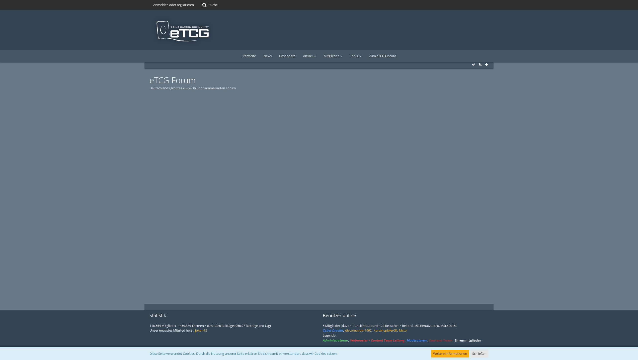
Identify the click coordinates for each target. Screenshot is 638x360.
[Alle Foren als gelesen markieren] (474, 64)
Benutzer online (339, 315)
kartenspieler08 (385, 330)
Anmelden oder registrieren (173, 4)
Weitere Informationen (450, 353)
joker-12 (201, 330)
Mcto (403, 330)
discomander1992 (358, 330)
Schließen (479, 353)
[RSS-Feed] (480, 64)
